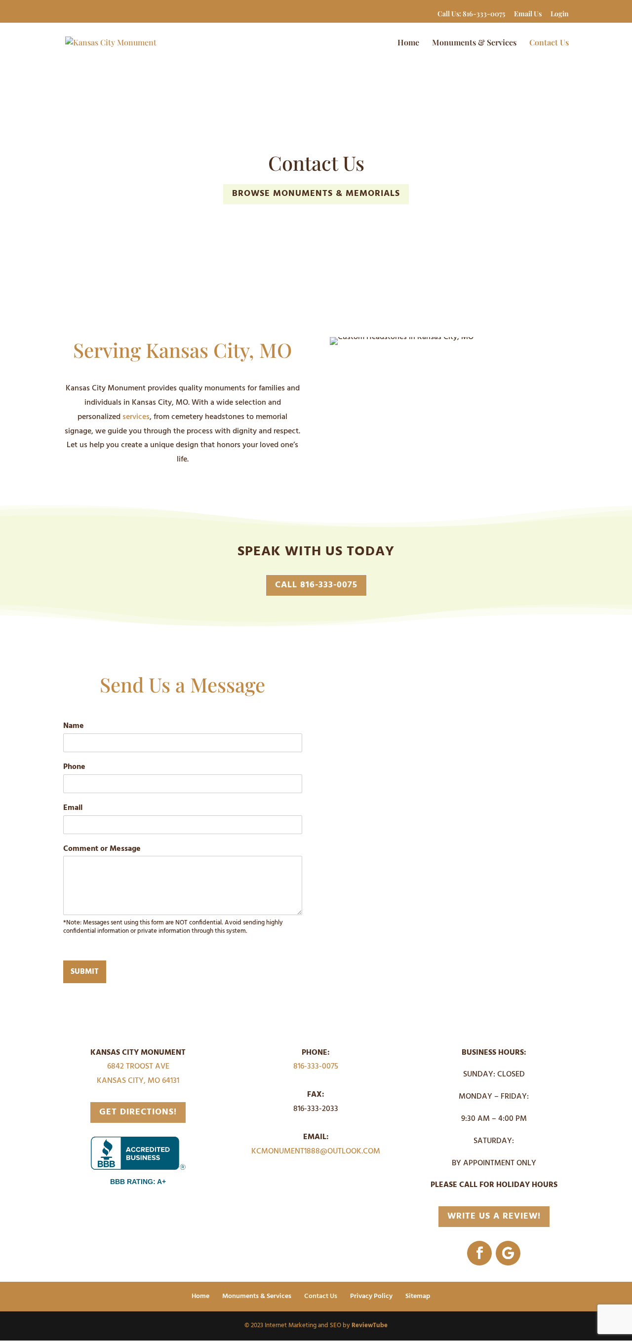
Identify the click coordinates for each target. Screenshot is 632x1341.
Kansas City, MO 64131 (138, 1080)
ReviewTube (370, 1325)
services (136, 417)
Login (560, 14)
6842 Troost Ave (138, 1066)
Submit (85, 971)
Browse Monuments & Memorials (316, 194)
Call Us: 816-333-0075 (471, 14)
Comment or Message (102, 849)
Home (408, 43)
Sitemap (417, 1296)
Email (72, 808)
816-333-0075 (315, 1066)
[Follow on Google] (508, 1253)
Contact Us (549, 43)
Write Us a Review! (494, 1216)
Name (73, 726)
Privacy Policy (371, 1296)
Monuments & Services (474, 43)
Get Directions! (138, 1112)
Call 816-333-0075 (316, 585)
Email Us (528, 14)
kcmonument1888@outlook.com (315, 1151)
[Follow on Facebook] (479, 1253)
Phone (74, 767)
